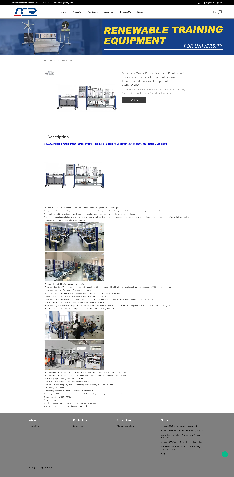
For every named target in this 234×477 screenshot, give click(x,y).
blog (163, 453)
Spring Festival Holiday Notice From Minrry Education (180, 436)
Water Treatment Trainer (61, 61)
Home (63, 12)
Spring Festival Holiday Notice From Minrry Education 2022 (180, 448)
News (140, 12)
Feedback (93, 12)
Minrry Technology (125, 426)
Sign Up (219, 3)
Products (76, 12)
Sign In (209, 3)
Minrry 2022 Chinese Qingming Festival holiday (182, 442)
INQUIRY (134, 100)
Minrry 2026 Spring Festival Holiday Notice (180, 426)
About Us (108, 12)
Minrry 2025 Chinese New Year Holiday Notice (182, 430)
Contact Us (125, 12)
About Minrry (35, 426)
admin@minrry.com (65, 3)
